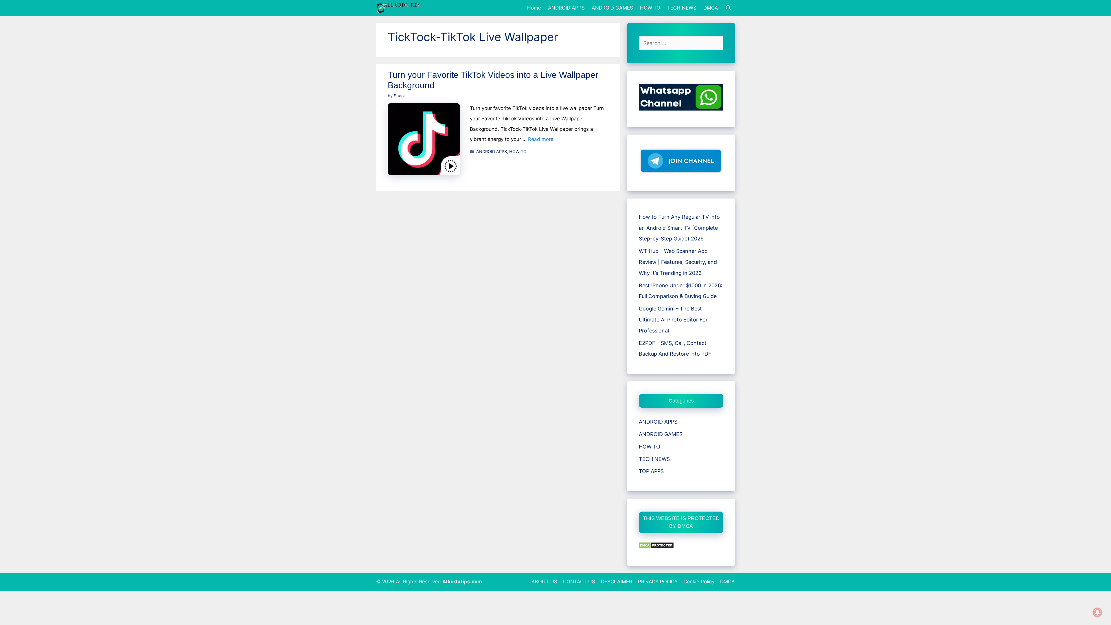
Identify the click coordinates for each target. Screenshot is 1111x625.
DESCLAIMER (616, 581)
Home (534, 8)
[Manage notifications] (1097, 612)
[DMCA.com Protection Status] (656, 547)
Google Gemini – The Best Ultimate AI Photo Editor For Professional (673, 320)
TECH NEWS (681, 8)
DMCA (710, 8)
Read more (540, 139)
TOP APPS (651, 471)
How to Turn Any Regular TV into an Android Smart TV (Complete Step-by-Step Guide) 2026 (679, 228)
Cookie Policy (698, 581)
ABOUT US (544, 581)
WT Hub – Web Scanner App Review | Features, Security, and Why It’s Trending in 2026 (678, 262)
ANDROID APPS (566, 8)
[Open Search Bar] (728, 8)
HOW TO (650, 8)
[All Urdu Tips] (400, 8)
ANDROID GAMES (612, 8)
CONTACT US (579, 581)
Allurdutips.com (462, 581)
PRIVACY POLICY (658, 581)
